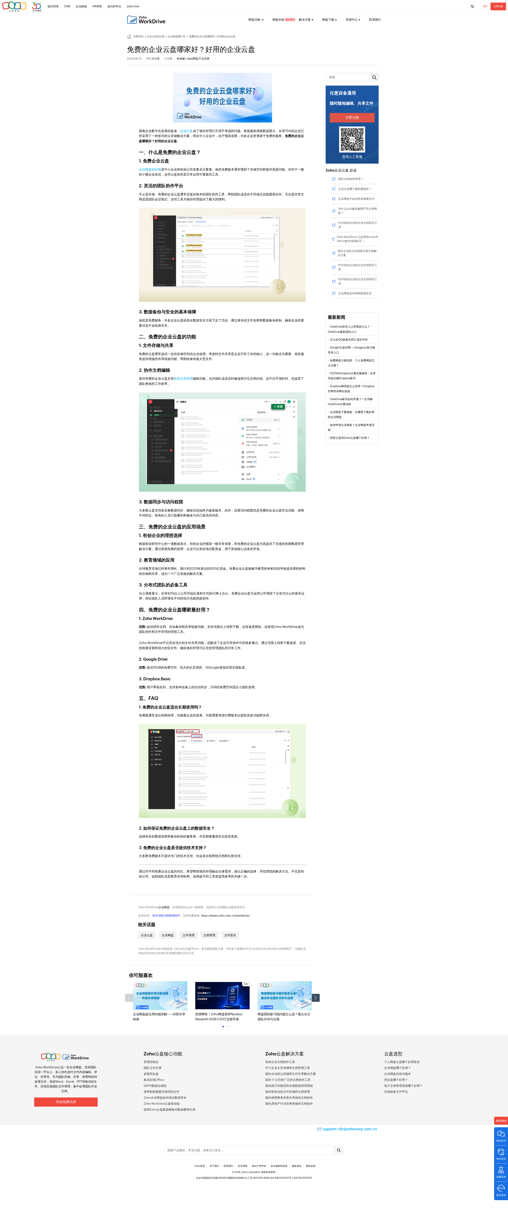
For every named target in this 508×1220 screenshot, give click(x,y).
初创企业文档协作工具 (280, 1062)
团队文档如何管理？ (350, 178)
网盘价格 (278, 19)
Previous (129, 998)
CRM (67, 6)
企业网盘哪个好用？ (397, 1067)
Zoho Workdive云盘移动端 (162, 1103)
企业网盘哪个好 (177, 36)
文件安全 (230, 935)
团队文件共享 (153, 1067)
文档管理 (209, 935)
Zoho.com (22, 6)
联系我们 (375, 19)
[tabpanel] (160, 1001)
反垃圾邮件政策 (279, 1166)
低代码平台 (114, 6)
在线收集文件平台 (396, 1091)
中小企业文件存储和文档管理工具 (287, 1067)
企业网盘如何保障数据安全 (355, 293)
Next (316, 998)
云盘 (61, 1067)
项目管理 (53, 6)
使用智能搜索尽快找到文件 (161, 1091)
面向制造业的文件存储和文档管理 (287, 1091)
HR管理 (97, 6)
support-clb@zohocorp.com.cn (350, 1129)
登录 (485, 6)
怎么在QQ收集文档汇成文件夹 (349, 339)
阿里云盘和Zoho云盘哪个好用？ (350, 437)
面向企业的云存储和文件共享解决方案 (290, 1073)
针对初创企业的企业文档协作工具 (357, 225)
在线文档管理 (183, 378)
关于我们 (214, 1166)
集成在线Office (154, 1079)
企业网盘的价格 (150, 169)
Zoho (330, 170)
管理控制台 (151, 1062)
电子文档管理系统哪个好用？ (403, 1085)
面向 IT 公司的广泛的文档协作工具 (288, 1079)
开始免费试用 (66, 1102)
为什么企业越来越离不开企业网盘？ (357, 210)
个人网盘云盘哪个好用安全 (402, 1062)
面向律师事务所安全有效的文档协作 (289, 1097)
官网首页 (138, 36)
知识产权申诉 (259, 1166)
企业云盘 (186, 131)
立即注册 (498, 6)
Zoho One (133, 6)
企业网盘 (164, 907)
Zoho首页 (200, 1166)
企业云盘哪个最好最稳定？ (355, 188)
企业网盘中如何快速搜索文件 (356, 198)
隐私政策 (311, 1166)
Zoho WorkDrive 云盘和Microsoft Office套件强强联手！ (357, 239)
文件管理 (188, 935)
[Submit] (338, 1150)
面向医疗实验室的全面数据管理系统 (289, 1085)
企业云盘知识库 (156, 36)
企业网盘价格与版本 (397, 1073)
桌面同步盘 (151, 1073)
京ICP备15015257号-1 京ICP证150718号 (291, 1178)
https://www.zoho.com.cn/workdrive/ (225, 915)
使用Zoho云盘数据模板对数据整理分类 (169, 1109)
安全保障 (242, 1166)
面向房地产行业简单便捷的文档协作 (289, 1103)
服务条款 (296, 1166)
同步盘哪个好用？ (396, 1079)
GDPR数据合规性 (155, 1085)
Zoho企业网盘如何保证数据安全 (165, 1097)
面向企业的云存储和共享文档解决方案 (357, 253)
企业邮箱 (81, 6)
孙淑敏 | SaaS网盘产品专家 (193, 58)
